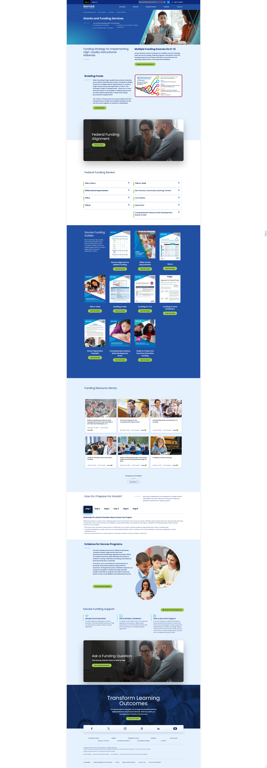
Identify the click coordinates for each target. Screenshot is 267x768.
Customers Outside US (123, 741)
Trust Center (173, 738)
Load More (132, 482)
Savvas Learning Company (89, 12)
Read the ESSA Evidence (102, 586)
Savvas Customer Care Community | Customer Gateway (133, 754)
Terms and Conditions (155, 762)
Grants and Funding (121, 12)
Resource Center (102, 12)
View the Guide (120, 269)
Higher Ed (94, 2)
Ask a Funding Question (101, 665)
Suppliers (153, 738)
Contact (163, 741)
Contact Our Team (133, 718)
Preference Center (133, 738)
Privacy (117, 762)
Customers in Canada (143, 741)
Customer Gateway (93, 738)
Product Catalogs (103, 741)
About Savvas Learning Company (101, 754)
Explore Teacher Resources (173, 610)
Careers (113, 738)
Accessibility (86, 762)
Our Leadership (114, 754)
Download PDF (99, 108)
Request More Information (145, 64)
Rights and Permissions (128, 762)
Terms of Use (141, 762)
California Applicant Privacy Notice (102, 762)
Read (89, 430)
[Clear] (140, 2)
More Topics (111, 12)
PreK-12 (87, 2)
